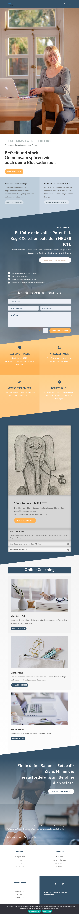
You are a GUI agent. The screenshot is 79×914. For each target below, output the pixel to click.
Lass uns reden (14, 171)
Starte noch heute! (14, 202)
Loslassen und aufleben (55, 260)
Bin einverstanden (34, 911)
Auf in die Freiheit (25, 520)
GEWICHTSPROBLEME (19, 388)
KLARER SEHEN (18, 628)
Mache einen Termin (61, 791)
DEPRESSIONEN (59, 388)
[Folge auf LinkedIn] (59, 884)
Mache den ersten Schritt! (56, 202)
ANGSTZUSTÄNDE (59, 353)
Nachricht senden (60, 330)
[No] (77, 909)
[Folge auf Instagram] (63, 884)
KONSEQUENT (18, 738)
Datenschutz (47, 911)
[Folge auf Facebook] (55, 884)
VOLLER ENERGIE (19, 685)
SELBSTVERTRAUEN (20, 353)
